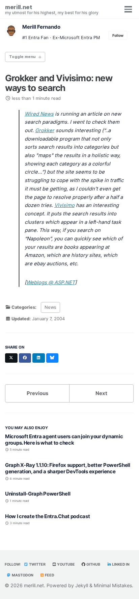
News (50, 307)
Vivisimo (64, 205)
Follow (117, 35)
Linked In (120, 564)
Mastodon (22, 575)
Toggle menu (22, 56)
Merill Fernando (41, 27)
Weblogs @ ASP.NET (50, 282)
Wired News (39, 114)
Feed (49, 575)
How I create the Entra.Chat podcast (47, 516)
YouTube (65, 564)
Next (101, 393)
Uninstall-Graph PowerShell (37, 493)
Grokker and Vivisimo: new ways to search (58, 83)
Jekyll (81, 585)
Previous (37, 393)
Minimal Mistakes (113, 585)
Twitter (37, 564)
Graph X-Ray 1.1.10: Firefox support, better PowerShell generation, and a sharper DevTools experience (67, 468)
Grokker (44, 130)
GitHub (93, 564)
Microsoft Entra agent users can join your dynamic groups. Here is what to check (64, 439)
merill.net (52, 9)
